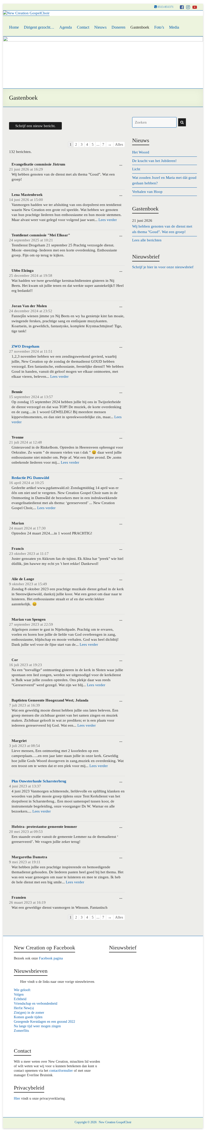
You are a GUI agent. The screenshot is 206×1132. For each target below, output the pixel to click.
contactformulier (61, 1070)
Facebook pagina (51, 958)
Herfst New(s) (24, 1008)
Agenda (65, 27)
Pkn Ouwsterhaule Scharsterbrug (39, 781)
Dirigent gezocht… (39, 27)
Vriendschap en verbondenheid (35, 1003)
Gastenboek (139, 27)
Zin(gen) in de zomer (29, 1012)
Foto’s (159, 27)
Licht (136, 169)
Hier (17, 1098)
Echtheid (20, 999)
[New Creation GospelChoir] (26, 13)
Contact (83, 27)
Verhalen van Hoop (147, 192)
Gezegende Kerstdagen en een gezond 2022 (44, 1021)
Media (174, 27)
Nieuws (100, 27)
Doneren (118, 27)
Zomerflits (21, 1031)
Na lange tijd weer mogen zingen (37, 1026)
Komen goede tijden (28, 1017)
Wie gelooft (22, 990)
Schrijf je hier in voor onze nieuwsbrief (162, 267)
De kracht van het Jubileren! (154, 161)
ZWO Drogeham (25, 346)
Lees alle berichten (147, 240)
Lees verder (107, 220)
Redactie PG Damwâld (30, 478)
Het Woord (140, 152)
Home (14, 27)
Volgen (19, 994)
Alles (119, 144)
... (120, 164)
